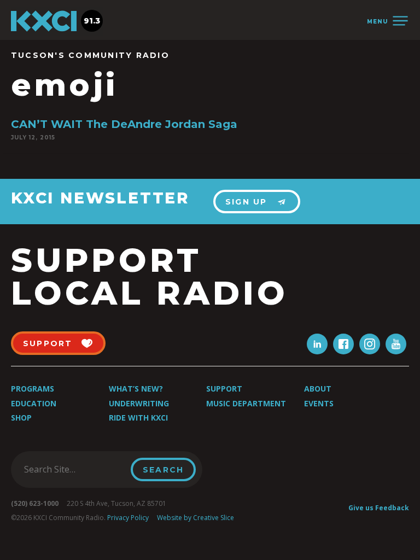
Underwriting (139, 403)
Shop (21, 417)
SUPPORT (48, 343)
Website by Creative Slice (195, 517)
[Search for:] (74, 469)
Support (224, 388)
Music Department (246, 403)
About (317, 388)
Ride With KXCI (138, 417)
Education (33, 403)
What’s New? (136, 388)
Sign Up (246, 202)
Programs (32, 388)
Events (319, 403)
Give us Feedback (378, 507)
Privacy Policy (128, 517)
